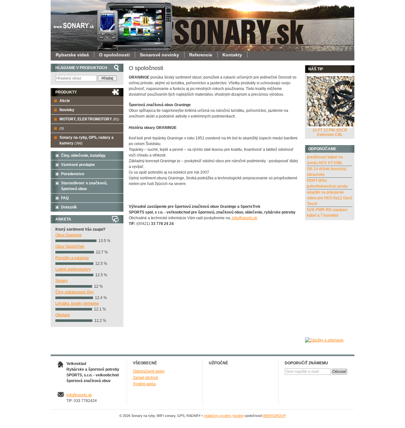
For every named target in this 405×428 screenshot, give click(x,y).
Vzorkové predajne (78, 165)
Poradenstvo (72, 174)
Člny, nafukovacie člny (74, 292)
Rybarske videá (72, 54)
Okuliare (62, 315)
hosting (238, 416)
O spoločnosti (114, 54)
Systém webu (144, 384)
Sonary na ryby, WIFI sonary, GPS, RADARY (76, 21)
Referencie (200, 54)
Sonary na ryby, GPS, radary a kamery (86, 140)
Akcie (64, 101)
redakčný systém (217, 416)
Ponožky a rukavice (72, 258)
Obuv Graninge (68, 235)
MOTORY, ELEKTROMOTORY (89, 119)
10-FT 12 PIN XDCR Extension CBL (329, 132)
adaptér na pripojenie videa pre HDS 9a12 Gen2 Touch (329, 198)
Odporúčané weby (149, 371)
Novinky (66, 110)
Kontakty (232, 54)
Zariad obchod (145, 377)
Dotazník (69, 207)
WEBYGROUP (274, 416)
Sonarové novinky (159, 54)
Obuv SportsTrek (69, 246)
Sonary (61, 280)
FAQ (65, 198)
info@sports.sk (244, 218)
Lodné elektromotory (73, 269)
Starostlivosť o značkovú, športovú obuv (84, 186)
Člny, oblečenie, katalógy (83, 155)
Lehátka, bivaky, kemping (77, 303)
